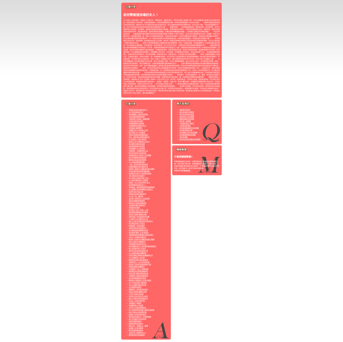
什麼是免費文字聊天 (187, 124)
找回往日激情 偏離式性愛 (138, 214)
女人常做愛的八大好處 (137, 258)
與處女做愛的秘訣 (135, 321)
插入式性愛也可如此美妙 (137, 319)
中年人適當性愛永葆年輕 (137, 285)
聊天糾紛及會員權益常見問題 (190, 139)
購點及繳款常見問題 (187, 119)
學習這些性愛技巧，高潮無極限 (140, 317)
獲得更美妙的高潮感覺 (137, 335)
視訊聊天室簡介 (185, 110)
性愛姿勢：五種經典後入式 (138, 151)
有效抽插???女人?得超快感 (138, 269)
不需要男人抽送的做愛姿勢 (138, 276)
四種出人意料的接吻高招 (137, 315)
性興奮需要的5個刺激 (136, 124)
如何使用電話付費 (186, 130)
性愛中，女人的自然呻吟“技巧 (139, 183)
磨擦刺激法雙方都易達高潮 (138, 260)
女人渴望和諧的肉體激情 (137, 253)
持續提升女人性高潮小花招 (138, 130)
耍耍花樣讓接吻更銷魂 (137, 201)
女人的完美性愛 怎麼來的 (138, 283)
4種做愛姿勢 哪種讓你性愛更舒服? (141, 235)
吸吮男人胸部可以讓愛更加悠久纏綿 (141, 169)
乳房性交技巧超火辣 (136, 192)
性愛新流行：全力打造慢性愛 (139, 262)
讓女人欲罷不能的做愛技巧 (138, 299)
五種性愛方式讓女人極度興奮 (139, 119)
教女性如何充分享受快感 (137, 153)
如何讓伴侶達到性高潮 (137, 144)
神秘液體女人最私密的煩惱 (138, 114)
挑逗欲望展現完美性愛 (137, 146)
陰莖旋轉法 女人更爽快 (137, 149)
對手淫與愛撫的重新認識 (137, 158)
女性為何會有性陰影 (136, 121)
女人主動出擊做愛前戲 (137, 162)
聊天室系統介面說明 (187, 112)
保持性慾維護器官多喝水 (137, 278)
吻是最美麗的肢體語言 (137, 267)
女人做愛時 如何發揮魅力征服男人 (141, 189)
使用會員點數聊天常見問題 (189, 128)
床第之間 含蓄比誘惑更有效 (138, 274)
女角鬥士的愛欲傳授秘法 (137, 308)
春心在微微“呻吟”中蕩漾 (137, 249)
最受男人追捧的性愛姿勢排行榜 (140, 264)
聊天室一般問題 (185, 121)
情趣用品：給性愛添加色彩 (138, 290)
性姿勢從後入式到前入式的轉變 (140, 155)
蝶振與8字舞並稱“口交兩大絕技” (140, 280)
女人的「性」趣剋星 (136, 196)
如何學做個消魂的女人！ (137, 185)
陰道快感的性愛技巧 (136, 324)
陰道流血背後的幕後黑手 (137, 194)
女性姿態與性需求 (135, 287)
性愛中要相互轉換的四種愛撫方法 (141, 255)
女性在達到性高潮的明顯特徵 (139, 171)
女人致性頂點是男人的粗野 (138, 180)
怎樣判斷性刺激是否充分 (137, 126)
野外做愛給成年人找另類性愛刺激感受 (142, 246)
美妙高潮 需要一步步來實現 (138, 233)
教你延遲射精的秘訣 (136, 330)
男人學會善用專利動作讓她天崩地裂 (141, 310)
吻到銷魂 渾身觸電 (135, 128)
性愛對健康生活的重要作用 (138, 167)
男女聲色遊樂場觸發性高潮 (138, 230)
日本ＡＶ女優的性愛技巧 (137, 237)
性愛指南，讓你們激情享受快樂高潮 (141, 187)
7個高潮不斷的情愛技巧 (137, 205)
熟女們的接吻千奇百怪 (137, 224)
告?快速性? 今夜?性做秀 (137, 139)
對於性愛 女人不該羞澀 (137, 133)
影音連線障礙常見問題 (188, 135)
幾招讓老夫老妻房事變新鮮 (138, 271)
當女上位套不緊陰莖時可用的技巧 (141, 221)
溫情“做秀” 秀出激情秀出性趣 (139, 217)
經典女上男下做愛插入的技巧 (139, 142)
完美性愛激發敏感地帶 (137, 117)
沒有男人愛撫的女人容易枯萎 (139, 199)
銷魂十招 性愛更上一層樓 (138, 326)
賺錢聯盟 (187, 171)
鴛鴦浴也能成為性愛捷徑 (137, 160)
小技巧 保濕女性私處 (136, 294)
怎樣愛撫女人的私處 (136, 305)
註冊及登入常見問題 (187, 117)
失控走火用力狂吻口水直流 (138, 296)
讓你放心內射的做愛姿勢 (137, 203)
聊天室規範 (184, 137)
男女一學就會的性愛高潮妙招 (139, 137)
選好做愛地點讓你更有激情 (138, 212)
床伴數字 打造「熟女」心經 (138, 210)
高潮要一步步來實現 (136, 328)
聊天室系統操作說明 (187, 114)
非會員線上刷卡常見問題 (188, 133)
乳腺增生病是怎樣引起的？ (138, 110)
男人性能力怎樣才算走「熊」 (139, 178)
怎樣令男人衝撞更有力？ (137, 333)
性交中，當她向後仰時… (137, 301)
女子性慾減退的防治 (136, 112)
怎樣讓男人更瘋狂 (135, 303)
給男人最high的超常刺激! (138, 312)
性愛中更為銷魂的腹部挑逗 (138, 135)
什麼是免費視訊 (185, 126)
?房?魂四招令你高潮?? (137, 176)
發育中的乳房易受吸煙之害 (138, 251)
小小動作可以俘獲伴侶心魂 (138, 219)
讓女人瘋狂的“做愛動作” (137, 242)
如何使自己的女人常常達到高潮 (140, 174)
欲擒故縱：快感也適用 (137, 226)
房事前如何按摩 (134, 208)
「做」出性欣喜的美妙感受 (138, 164)
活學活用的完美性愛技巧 (137, 228)
